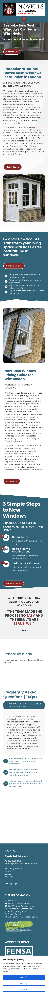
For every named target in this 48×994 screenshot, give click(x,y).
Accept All (24, 977)
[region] (24, 975)
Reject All (24, 989)
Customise (24, 983)
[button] (24, 19)
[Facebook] (16, 884)
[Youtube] (7, 884)
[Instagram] (11, 884)
